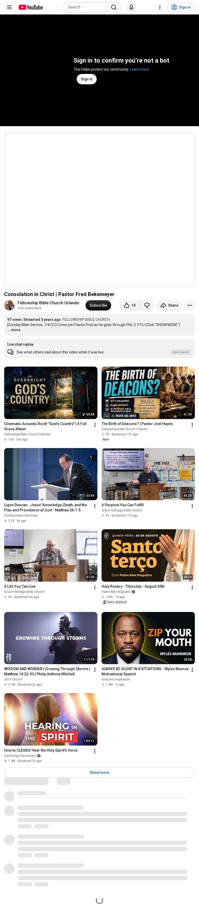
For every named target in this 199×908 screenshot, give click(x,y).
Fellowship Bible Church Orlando (48, 302)
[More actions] (189, 305)
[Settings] (160, 7)
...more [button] (14, 330)
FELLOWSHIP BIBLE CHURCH (86, 319)
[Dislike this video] (147, 305)
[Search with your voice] (131, 7)
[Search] (113, 7)
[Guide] (9, 7)
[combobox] (86, 7)
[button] (99, 348)
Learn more (139, 69)
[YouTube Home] (30, 7)
